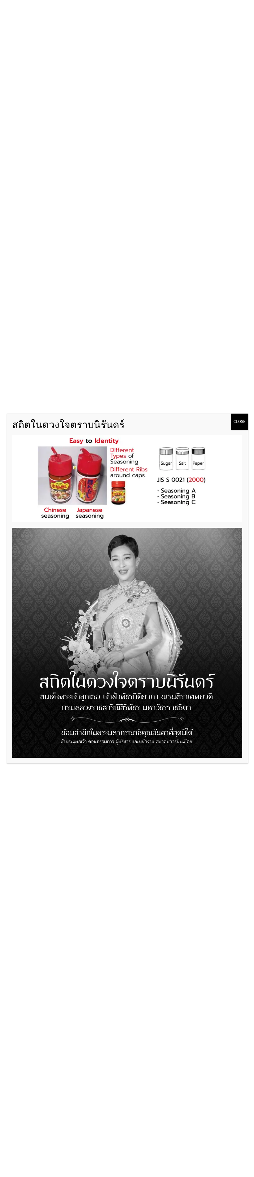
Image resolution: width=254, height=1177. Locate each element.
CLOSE (239, 421)
